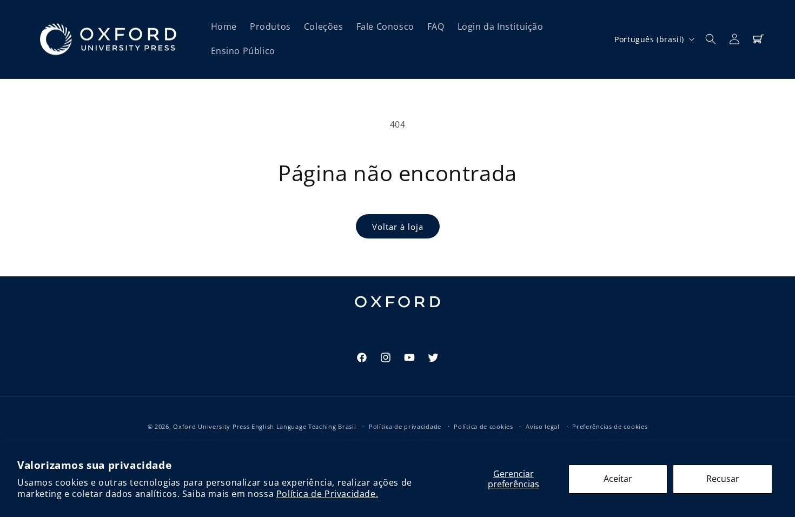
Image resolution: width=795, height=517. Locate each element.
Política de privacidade (405, 426)
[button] (711, 39)
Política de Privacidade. (327, 494)
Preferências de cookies (609, 426)
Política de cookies (483, 426)
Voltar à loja (397, 226)
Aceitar (618, 479)
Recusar (722, 479)
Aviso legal (543, 426)
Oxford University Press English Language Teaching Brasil (264, 426)
